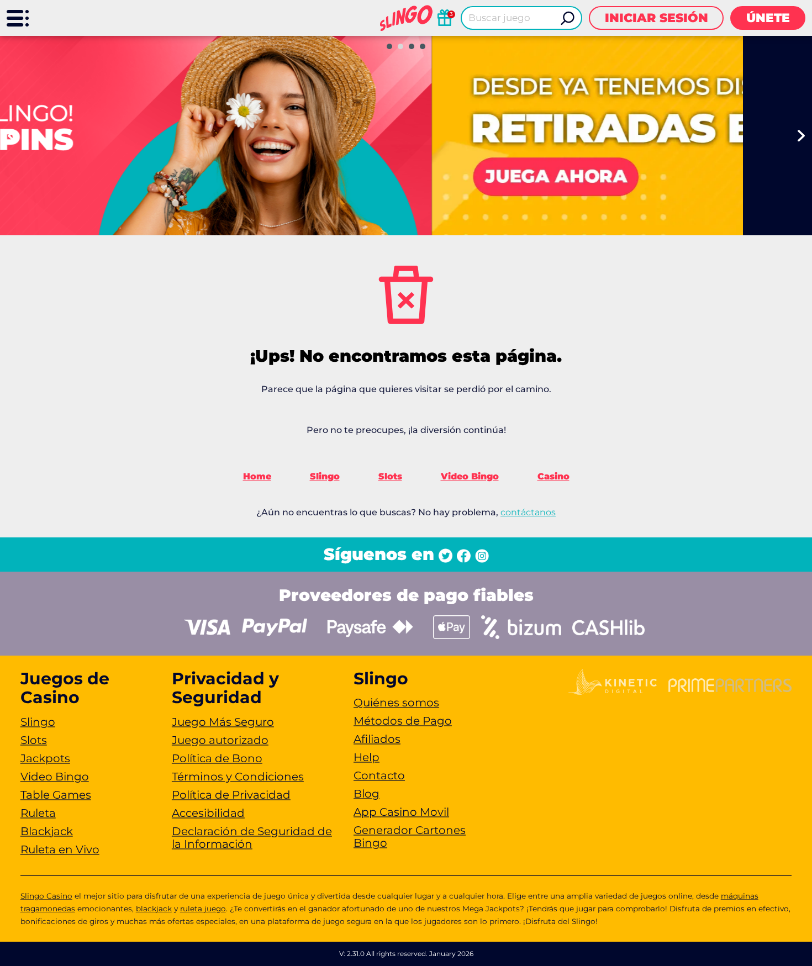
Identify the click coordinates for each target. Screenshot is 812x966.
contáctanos (528, 512)
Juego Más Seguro (223, 722)
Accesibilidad (208, 813)
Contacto (379, 775)
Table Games (55, 794)
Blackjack (46, 831)
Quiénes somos (396, 702)
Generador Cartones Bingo (410, 836)
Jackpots (45, 758)
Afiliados (377, 739)
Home (257, 476)
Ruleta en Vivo (59, 849)
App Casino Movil (401, 812)
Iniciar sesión (656, 17)
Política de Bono (217, 758)
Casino (553, 476)
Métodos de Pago (403, 720)
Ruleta (38, 813)
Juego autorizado (220, 740)
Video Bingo (470, 476)
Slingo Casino (46, 895)
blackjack (154, 908)
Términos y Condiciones (238, 776)
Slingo (325, 476)
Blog (366, 793)
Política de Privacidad (231, 794)
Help (366, 757)
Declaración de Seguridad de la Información (252, 838)
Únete (768, 17)
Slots (390, 476)
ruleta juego (203, 908)
